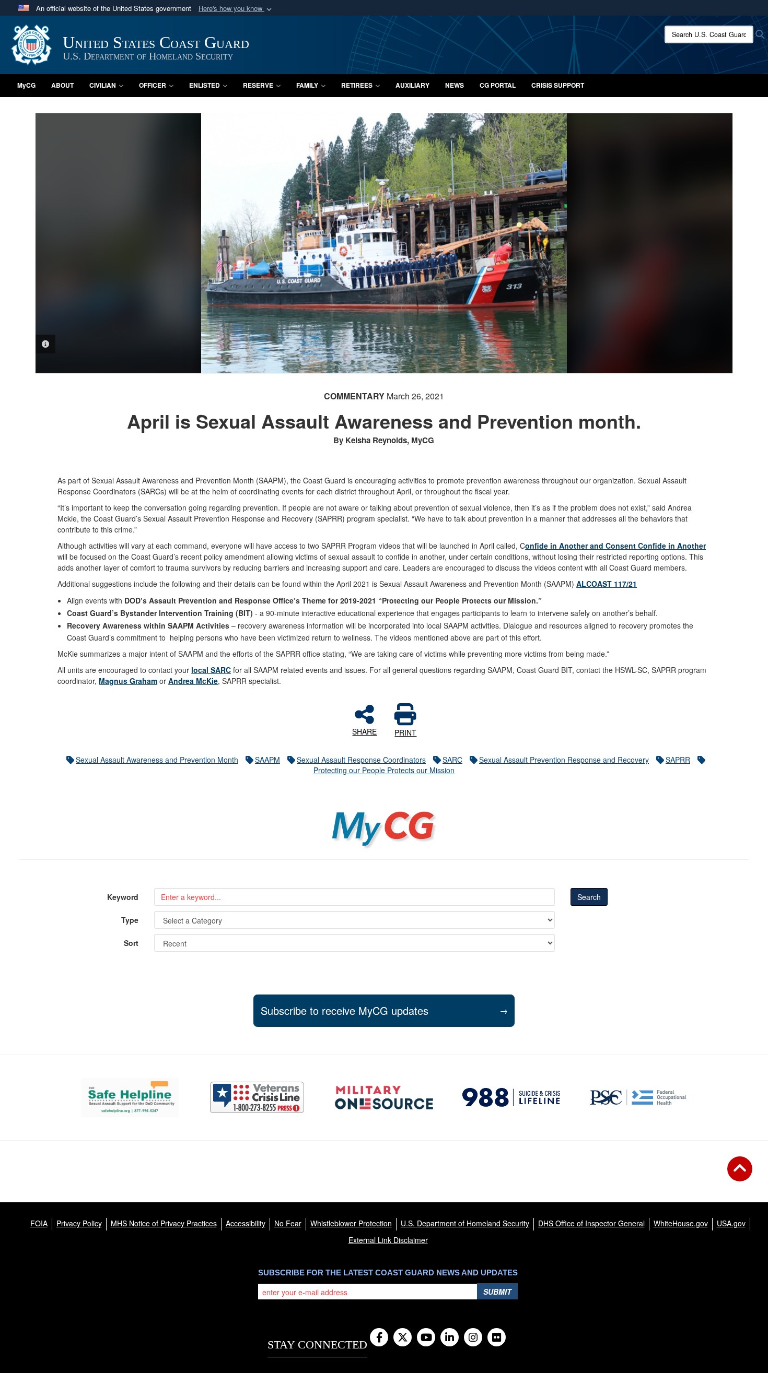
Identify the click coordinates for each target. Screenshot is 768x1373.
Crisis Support (557, 85)
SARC (452, 759)
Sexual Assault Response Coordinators (361, 759)
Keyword (122, 897)
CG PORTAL (498, 85)
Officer (152, 85)
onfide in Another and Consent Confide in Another (615, 545)
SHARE (364, 731)
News (454, 85)
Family (307, 85)
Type (129, 920)
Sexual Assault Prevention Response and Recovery (564, 759)
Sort (131, 943)
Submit (497, 1291)
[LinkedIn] (449, 1338)
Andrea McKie (193, 681)
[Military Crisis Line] (257, 1097)
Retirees (357, 85)
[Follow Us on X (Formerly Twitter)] (402, 1338)
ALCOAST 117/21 (606, 583)
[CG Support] (383, 1097)
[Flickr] (496, 1338)
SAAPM (267, 759)
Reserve (258, 85)
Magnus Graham (128, 681)
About (62, 85)
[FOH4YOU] (638, 1097)
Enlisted (204, 85)
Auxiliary (412, 85)
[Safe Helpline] (130, 1098)
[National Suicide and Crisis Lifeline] (511, 1097)
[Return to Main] (739, 1175)
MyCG (26, 85)
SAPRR (678, 759)
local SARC (211, 670)
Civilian (102, 85)
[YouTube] (426, 1338)
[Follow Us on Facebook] (379, 1338)
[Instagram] (473, 1338)
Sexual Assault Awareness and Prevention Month (157, 759)
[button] (236, 8)
